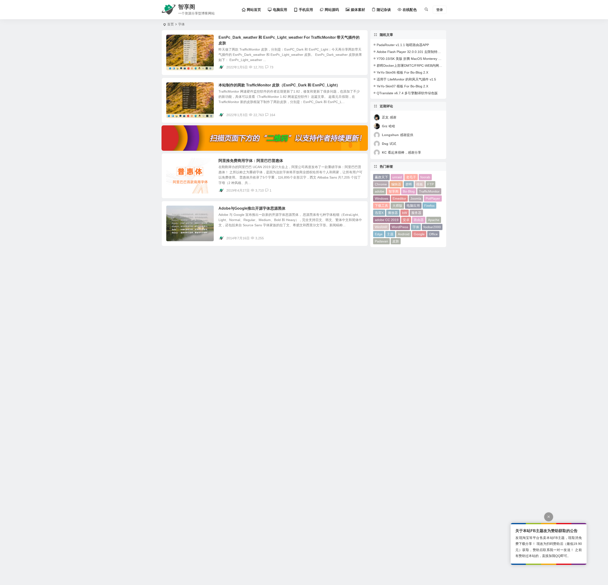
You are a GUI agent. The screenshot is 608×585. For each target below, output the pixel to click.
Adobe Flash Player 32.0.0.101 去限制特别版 (410, 52)
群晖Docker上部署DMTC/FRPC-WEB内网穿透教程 (414, 65)
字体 (416, 227)
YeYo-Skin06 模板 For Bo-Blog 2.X (402, 72)
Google (419, 234)
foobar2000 (432, 227)
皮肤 (395, 241)
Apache (433, 220)
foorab (425, 177)
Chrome (381, 184)
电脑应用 (176, 40)
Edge (379, 234)
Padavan (381, 241)
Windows (381, 198)
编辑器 (396, 184)
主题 (390, 234)
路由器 (419, 220)
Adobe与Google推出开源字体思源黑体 (251, 208)
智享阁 (394, 191)
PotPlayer (433, 198)
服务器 (416, 213)
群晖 (408, 184)
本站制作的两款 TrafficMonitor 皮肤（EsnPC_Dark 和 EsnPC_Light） (279, 85)
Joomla (415, 198)
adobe (379, 191)
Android (403, 234)
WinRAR (381, 227)
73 (271, 67)
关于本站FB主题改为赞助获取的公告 (546, 531)
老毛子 (411, 177)
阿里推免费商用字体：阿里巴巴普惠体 (250, 161)
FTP (430, 184)
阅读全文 (358, 67)
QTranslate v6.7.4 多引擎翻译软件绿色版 (407, 93)
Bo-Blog (409, 191)
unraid (397, 177)
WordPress (400, 227)
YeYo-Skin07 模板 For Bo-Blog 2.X (402, 86)
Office (433, 234)
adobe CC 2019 (387, 220)
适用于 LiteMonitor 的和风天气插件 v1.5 (406, 79)
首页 (170, 24)
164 (272, 115)
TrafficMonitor (429, 191)
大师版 (397, 206)
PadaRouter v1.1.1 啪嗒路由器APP (403, 45)
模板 (419, 184)
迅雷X (379, 213)
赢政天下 (381, 177)
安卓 (406, 220)
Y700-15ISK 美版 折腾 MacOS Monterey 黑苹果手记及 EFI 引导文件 (428, 59)
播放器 (393, 213)
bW (404, 213)
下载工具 (381, 206)
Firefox (429, 206)
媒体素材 (176, 163)
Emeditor (399, 198)
